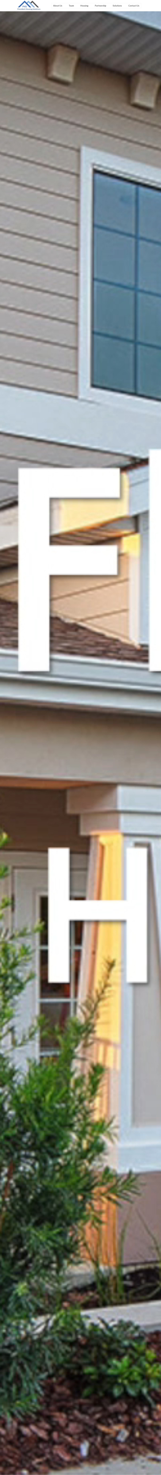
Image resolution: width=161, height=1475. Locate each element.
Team (71, 5)
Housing (84, 5)
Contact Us (133, 5)
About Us (57, 5)
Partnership (100, 5)
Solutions (117, 5)
